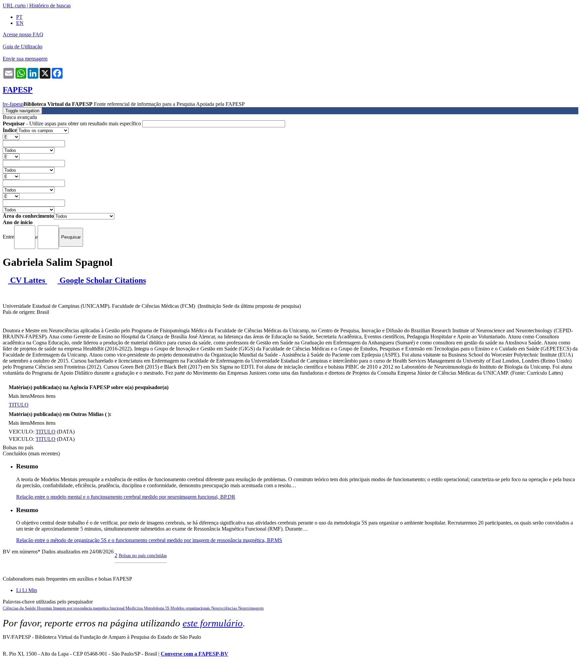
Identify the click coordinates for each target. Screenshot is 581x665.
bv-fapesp (13, 104)
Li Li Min (26, 590)
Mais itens (19, 396)
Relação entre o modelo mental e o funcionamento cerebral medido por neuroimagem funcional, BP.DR (125, 497)
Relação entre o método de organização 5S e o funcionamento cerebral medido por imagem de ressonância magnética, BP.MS (149, 540)
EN (20, 23)
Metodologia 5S (157, 608)
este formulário (213, 623)
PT (19, 17)
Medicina (134, 608)
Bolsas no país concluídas (143, 555)
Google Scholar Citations (101, 280)
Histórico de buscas (50, 5)
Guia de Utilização (22, 46)
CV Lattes (27, 280)
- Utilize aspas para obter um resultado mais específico (72, 123)
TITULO (19, 405)
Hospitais (45, 608)
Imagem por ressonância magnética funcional (89, 608)
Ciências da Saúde (20, 608)
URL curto (14, 5)
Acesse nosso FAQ (23, 34)
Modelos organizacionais (190, 608)
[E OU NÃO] (11, 136)
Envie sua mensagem (25, 58)
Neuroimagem (251, 608)
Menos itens (42, 396)
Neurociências (224, 608)
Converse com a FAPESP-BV (194, 654)
